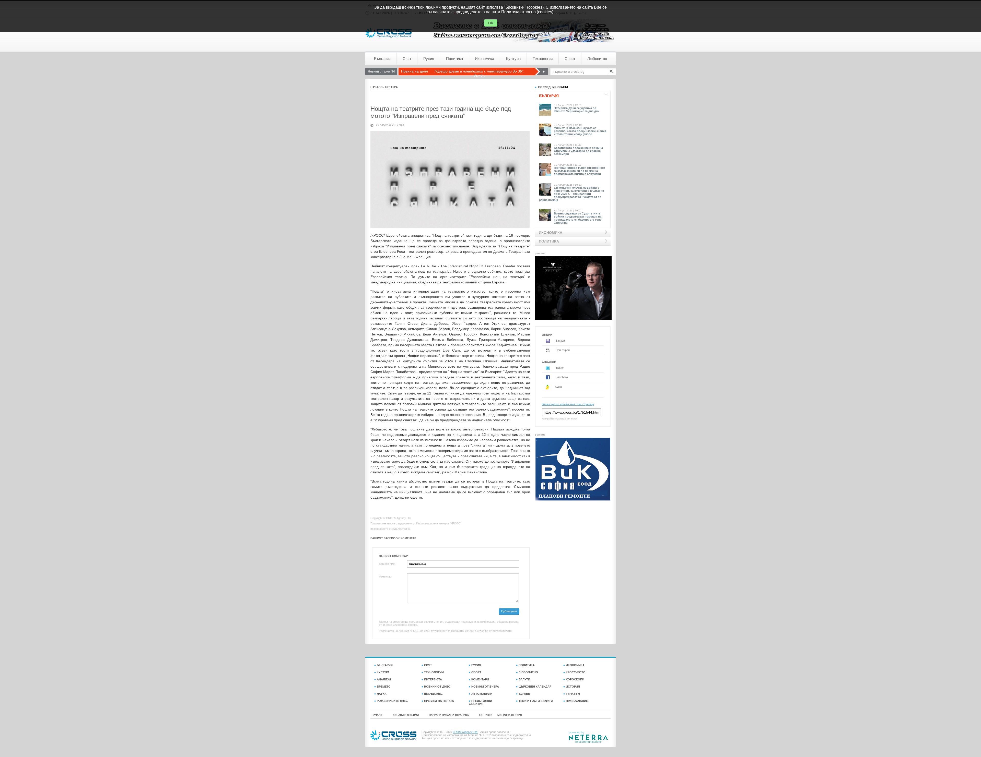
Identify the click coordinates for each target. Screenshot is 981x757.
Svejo (558, 386)
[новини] (388, 33)
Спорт (570, 58)
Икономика (484, 58)
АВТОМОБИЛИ (481, 693)
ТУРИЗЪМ (573, 693)
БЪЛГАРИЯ (385, 665)
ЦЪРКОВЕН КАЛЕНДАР (535, 686)
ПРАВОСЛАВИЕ (577, 700)
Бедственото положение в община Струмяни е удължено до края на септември (578, 150)
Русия (428, 58)
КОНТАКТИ (485, 715)
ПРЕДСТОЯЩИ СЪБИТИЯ (480, 702)
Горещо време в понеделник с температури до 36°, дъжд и (479, 73)
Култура (513, 58)
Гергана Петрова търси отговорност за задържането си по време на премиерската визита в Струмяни (579, 170)
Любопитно (597, 58)
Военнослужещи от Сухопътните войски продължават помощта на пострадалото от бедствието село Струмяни (578, 218)
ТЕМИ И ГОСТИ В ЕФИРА (536, 700)
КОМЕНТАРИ (480, 679)
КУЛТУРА (391, 87)
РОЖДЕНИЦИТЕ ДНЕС (392, 700)
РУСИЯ (476, 665)
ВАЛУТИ (524, 679)
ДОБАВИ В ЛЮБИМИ (406, 715)
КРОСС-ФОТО (576, 672)
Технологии (543, 58)
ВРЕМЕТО (384, 686)
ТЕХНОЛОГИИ (434, 672)
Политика (454, 58)
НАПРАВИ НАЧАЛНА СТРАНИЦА (449, 715)
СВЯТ (428, 665)
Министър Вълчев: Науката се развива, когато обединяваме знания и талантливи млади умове (580, 131)
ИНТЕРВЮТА (433, 679)
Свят (407, 58)
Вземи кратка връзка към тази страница (568, 404)
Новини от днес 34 (381, 71)
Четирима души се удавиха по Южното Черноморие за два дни (577, 109)
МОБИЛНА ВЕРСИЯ (509, 715)
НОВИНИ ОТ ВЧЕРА (485, 686)
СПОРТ (476, 672)
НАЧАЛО (376, 87)
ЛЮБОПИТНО (528, 672)
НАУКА (382, 693)
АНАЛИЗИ (384, 679)
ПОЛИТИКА (527, 665)
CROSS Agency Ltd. (465, 732)
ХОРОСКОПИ (575, 679)
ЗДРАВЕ (524, 693)
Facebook (561, 377)
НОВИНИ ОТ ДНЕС (437, 686)
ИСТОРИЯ (573, 686)
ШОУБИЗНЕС (433, 693)
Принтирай (562, 350)
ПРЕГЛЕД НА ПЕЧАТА (439, 700)
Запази (560, 340)
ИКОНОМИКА (575, 665)
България (382, 58)
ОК (490, 23)
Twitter (559, 367)
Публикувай (509, 611)
